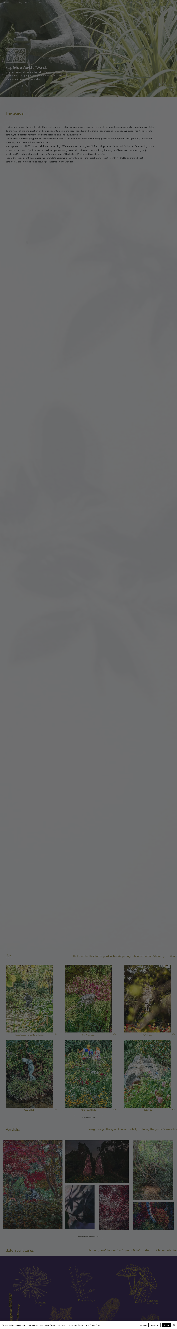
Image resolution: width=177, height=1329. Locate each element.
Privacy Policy (95, 1325)
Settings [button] (143, 1325)
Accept (166, 1325)
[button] (162, 11)
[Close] (174, 1325)
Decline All (154, 1325)
